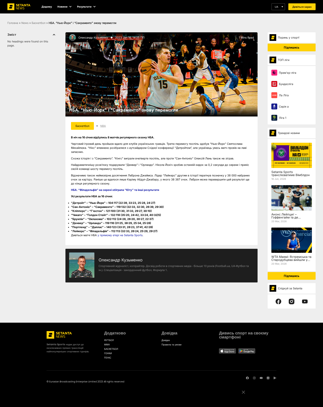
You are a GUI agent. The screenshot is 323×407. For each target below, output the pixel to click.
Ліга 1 (282, 118)
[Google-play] (275, 378)
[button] (278, 6)
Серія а (284, 106)
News (24, 23)
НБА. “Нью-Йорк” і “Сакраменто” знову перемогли (123, 110)
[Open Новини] (70, 7)
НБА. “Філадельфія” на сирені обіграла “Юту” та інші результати (115, 190)
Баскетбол (38, 23)
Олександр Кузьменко (93, 37)
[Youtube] (261, 378)
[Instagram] (254, 378)
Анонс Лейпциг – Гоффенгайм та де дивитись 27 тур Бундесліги (284, 219)
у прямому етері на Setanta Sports (120, 235)
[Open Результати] (94, 7)
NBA (103, 126)
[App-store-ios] (268, 378)
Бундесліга (286, 84)
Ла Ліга (284, 95)
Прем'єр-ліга (287, 72)
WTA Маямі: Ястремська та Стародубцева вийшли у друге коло (291, 260)
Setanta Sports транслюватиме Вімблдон (290, 173)
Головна (12, 23)
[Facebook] (247, 378)
